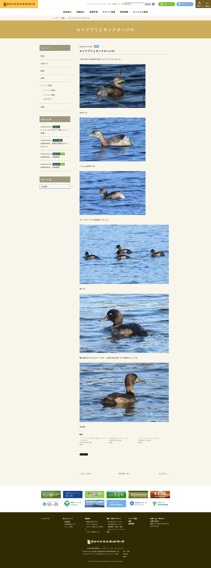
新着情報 (131, 524)
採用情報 (124, 12)
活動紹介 (80, 12)
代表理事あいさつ (70, 524)
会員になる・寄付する (157, 518)
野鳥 (42, 56)
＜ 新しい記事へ (86, 473)
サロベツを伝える (92, 524)
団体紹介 (67, 12)
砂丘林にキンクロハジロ (118, 438)
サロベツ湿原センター (114, 4)
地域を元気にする (92, 522)
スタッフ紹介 (68, 527)
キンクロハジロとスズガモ (148, 438)
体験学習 (93, 12)
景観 (42, 107)
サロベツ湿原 (108, 12)
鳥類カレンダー (187, 4)
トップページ (90, 4)
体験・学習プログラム (114, 518)
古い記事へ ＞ (163, 473)
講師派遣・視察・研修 (115, 527)
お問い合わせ (154, 521)
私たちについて (68, 518)
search (147, 4)
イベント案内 (49, 90)
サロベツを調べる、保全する (94, 528)
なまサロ (47, 98)
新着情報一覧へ (124, 473)
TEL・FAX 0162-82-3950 (126, 553)
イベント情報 (46, 85)
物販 (129, 521)
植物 (42, 78)
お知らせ (44, 63)
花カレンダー (168, 4)
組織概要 (67, 522)
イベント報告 (49, 95)
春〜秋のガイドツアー (115, 522)
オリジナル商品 (140, 12)
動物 (42, 70)
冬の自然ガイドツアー (115, 524)
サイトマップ (101, 4)
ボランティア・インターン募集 (116, 530)
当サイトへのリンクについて (159, 524)
